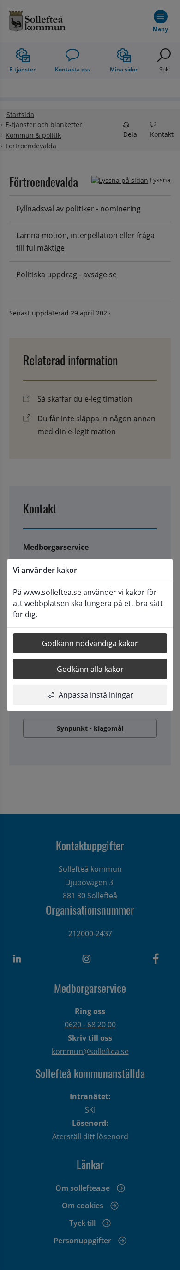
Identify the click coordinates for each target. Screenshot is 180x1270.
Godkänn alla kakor (90, 669)
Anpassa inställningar (96, 695)
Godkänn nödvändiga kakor (90, 643)
